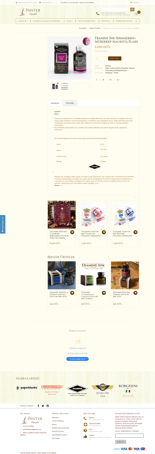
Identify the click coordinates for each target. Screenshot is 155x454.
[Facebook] (96, 79)
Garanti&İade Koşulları (59, 435)
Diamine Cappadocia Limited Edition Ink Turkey (89, 295)
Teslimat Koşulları (58, 431)
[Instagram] (47, 406)
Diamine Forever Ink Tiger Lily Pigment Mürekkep (91, 233)
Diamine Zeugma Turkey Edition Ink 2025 (121, 294)
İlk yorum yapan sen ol (77, 359)
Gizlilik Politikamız (58, 421)
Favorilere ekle (101, 51)
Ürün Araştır (56, 438)
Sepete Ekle (114, 58)
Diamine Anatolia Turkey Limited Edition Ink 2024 (59, 294)
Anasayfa (82, 28)
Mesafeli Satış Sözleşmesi (60, 428)
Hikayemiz (55, 417)
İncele (26, 388)
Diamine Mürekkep (121, 68)
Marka (56, 114)
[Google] (118, 79)
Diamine (108, 66)
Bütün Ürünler (95, 28)
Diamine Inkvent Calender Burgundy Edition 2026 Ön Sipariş (59, 234)
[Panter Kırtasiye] (30, 11)
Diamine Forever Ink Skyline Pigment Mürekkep (122, 233)
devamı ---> (58, 185)
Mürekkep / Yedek (111, 73)
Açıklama (57, 111)
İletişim (54, 424)
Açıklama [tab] (55, 103)
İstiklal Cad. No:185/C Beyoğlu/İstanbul (78, 3)
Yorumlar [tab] (70, 103)
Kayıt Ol (120, 442)
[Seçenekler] (72, 293)
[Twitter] (103, 79)
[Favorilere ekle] (49, 203)
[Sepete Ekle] (72, 232)
